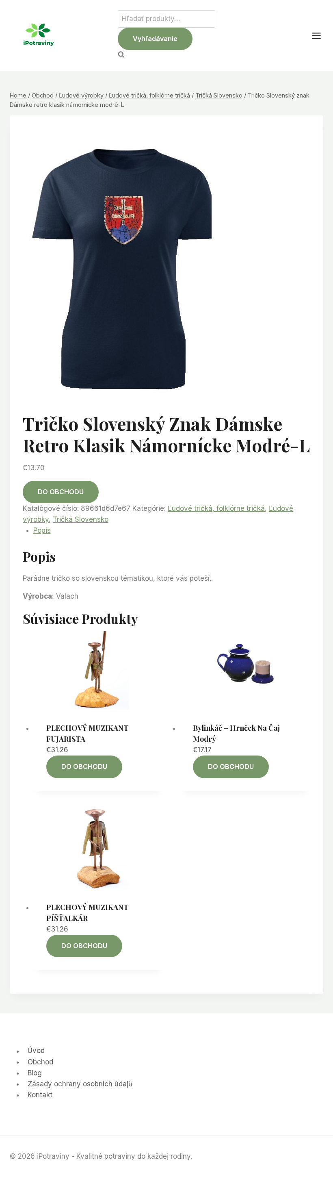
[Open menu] (320, 35)
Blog (35, 1073)
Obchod (40, 1062)
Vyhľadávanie (155, 39)
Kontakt (40, 1095)
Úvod (36, 1051)
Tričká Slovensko (80, 519)
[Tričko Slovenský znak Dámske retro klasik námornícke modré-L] (127, 267)
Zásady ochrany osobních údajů (80, 1084)
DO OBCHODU (61, 492)
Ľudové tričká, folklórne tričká (216, 508)
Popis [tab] (42, 530)
